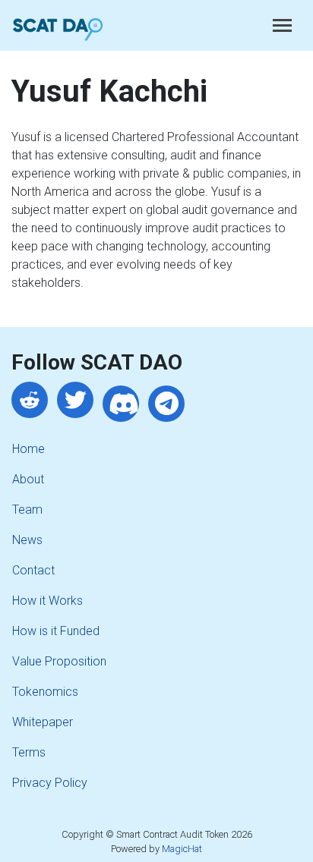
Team (27, 509)
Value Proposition (59, 661)
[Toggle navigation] (282, 25)
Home (28, 449)
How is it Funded (56, 631)
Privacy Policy (49, 782)
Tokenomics (45, 691)
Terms (29, 752)
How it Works (47, 600)
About (28, 479)
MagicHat (182, 848)
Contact (33, 570)
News (27, 540)
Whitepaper (42, 722)
